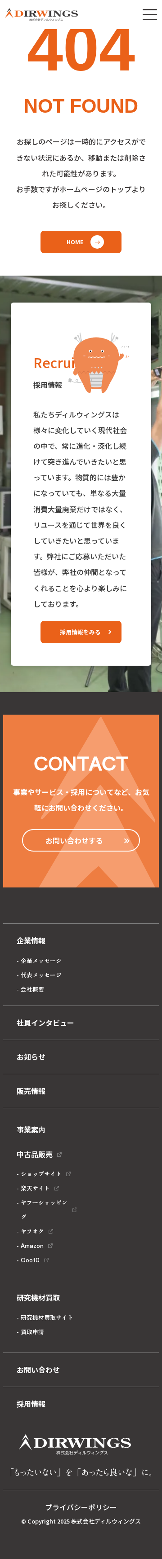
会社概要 (32, 989)
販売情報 (31, 1090)
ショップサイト (41, 1173)
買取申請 (32, 1331)
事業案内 (31, 1129)
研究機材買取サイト (47, 1317)
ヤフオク (32, 1231)
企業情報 (31, 940)
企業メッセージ (41, 960)
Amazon (32, 1245)
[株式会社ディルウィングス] (41, 15)
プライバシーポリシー (81, 1507)
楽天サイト (35, 1188)
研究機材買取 (38, 1297)
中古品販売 (35, 1154)
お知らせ (31, 1056)
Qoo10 (30, 1260)
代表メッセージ (41, 975)
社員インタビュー (45, 1022)
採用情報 (31, 1403)
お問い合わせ (38, 1369)
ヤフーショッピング (44, 1209)
